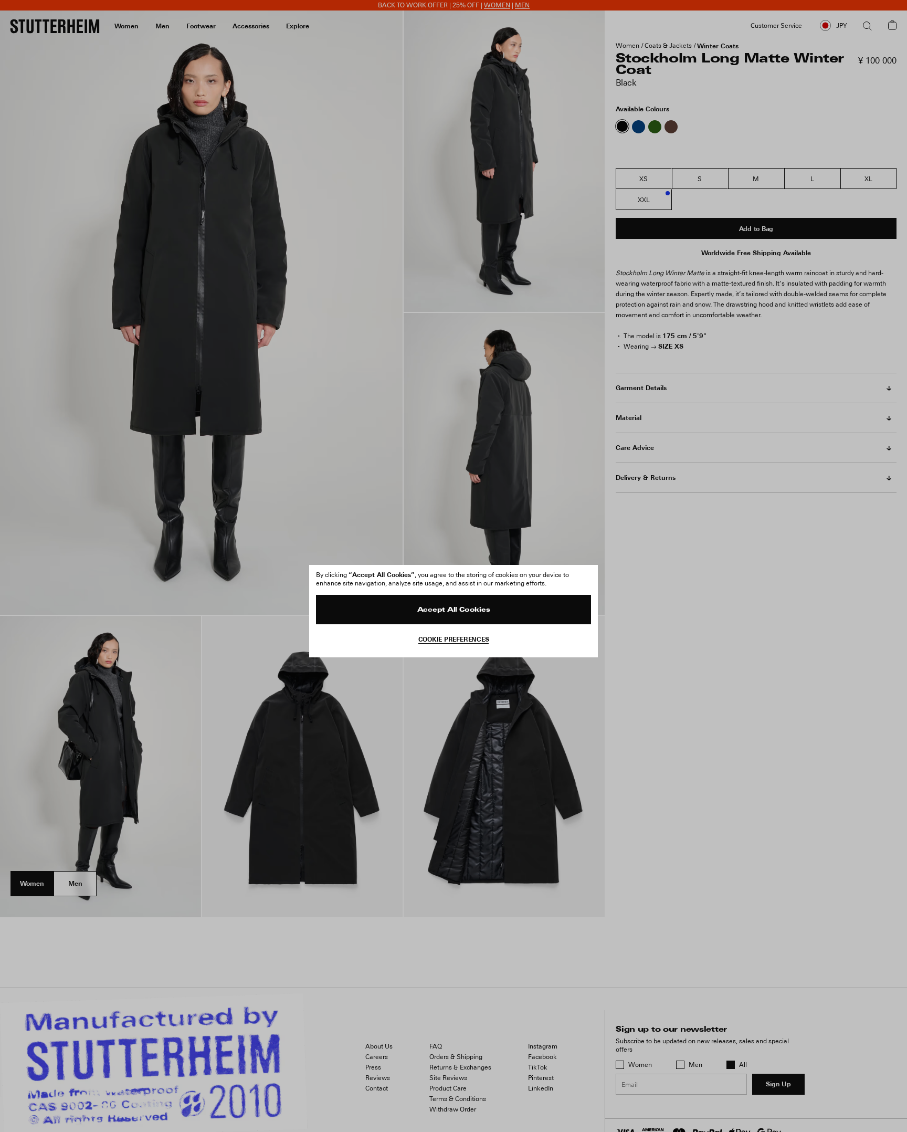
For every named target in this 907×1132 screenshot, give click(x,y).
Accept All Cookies (453, 610)
